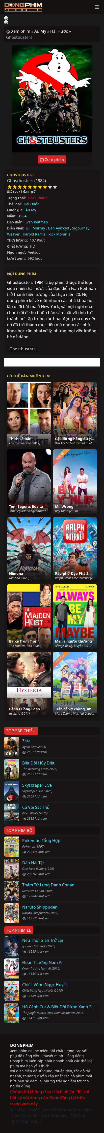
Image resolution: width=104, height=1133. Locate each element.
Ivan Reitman (36, 222)
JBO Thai (20, 1122)
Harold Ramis (34, 234)
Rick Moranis (59, 234)
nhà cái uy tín (24, 1116)
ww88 (34, 1110)
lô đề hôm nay (53, 1116)
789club (77, 1116)
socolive (17, 1110)
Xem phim (54, 159)
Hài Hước (31, 204)
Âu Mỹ (30, 210)
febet (36, 1122)
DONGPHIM (22, 1045)
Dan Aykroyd (58, 228)
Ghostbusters (21, 175)
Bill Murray (35, 228)
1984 (22, 216)
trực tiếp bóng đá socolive (67, 1110)
